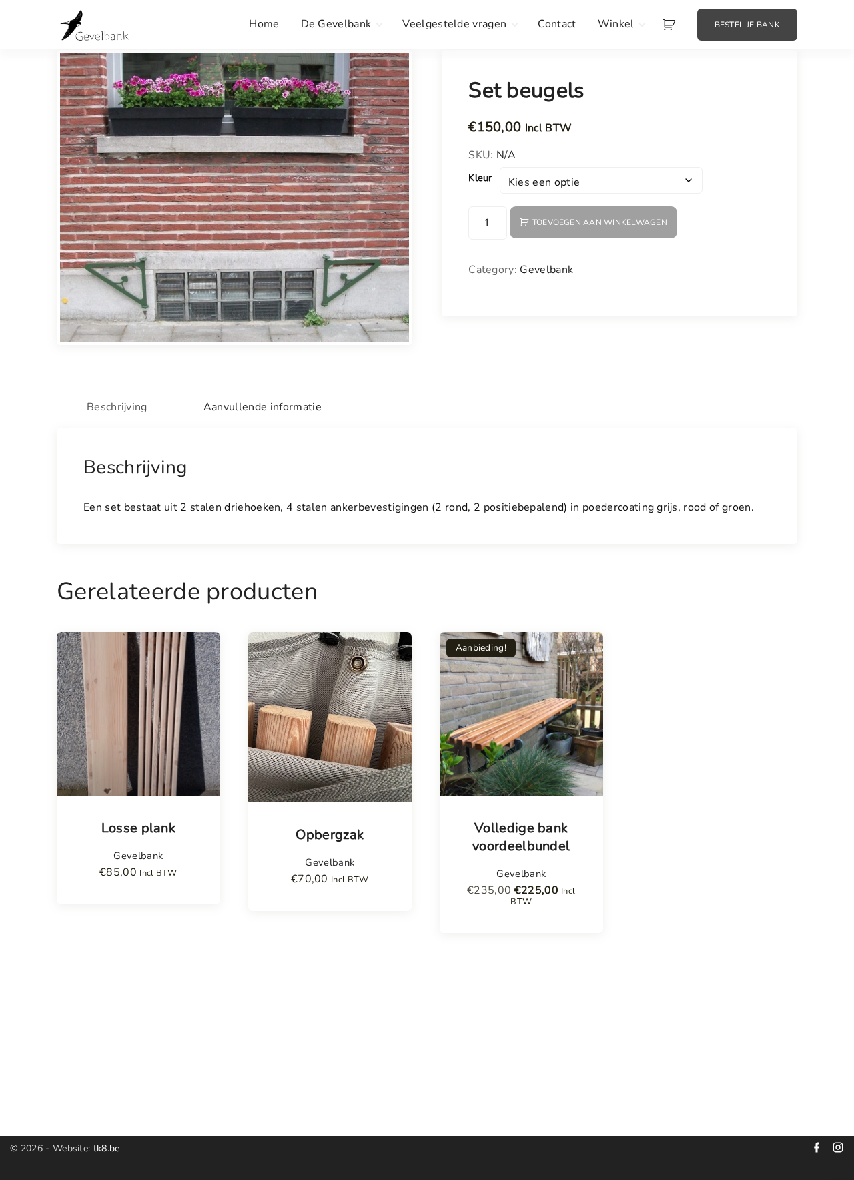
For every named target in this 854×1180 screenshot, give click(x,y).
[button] (670, 24)
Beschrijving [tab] (117, 407)
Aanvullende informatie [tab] (262, 407)
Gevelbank (546, 269)
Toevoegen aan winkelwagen (599, 222)
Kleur (480, 177)
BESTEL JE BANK (747, 24)
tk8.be (106, 1148)
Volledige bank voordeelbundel (521, 837)
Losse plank (138, 828)
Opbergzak (330, 835)
